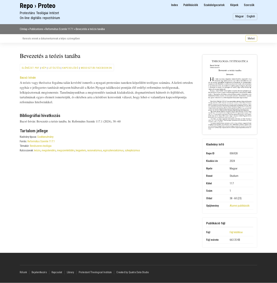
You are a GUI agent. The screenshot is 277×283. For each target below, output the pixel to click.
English (251, 16)
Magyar (239, 16)
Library (70, 272)
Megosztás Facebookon (96, 67)
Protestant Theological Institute (95, 272)
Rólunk (23, 272)
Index (174, 5)
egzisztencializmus (113, 150)
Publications (36, 29)
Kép (44, 67)
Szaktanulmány (45, 136)
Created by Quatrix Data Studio (132, 272)
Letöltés (54, 67)
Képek (234, 5)
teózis (37, 150)
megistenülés (49, 150)
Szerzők (249, 5)
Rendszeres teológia (40, 145)
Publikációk (190, 5)
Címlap (23, 29)
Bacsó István (28, 77)
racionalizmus (94, 150)
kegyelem (81, 150)
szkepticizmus (132, 150)
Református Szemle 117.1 (59, 29)
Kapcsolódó (70, 67)
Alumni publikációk (239, 205)
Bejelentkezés (39, 272)
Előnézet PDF (30, 67)
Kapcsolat (57, 272)
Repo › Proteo (37, 6)
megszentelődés (66, 150)
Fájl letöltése (236, 232)
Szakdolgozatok (214, 5)
